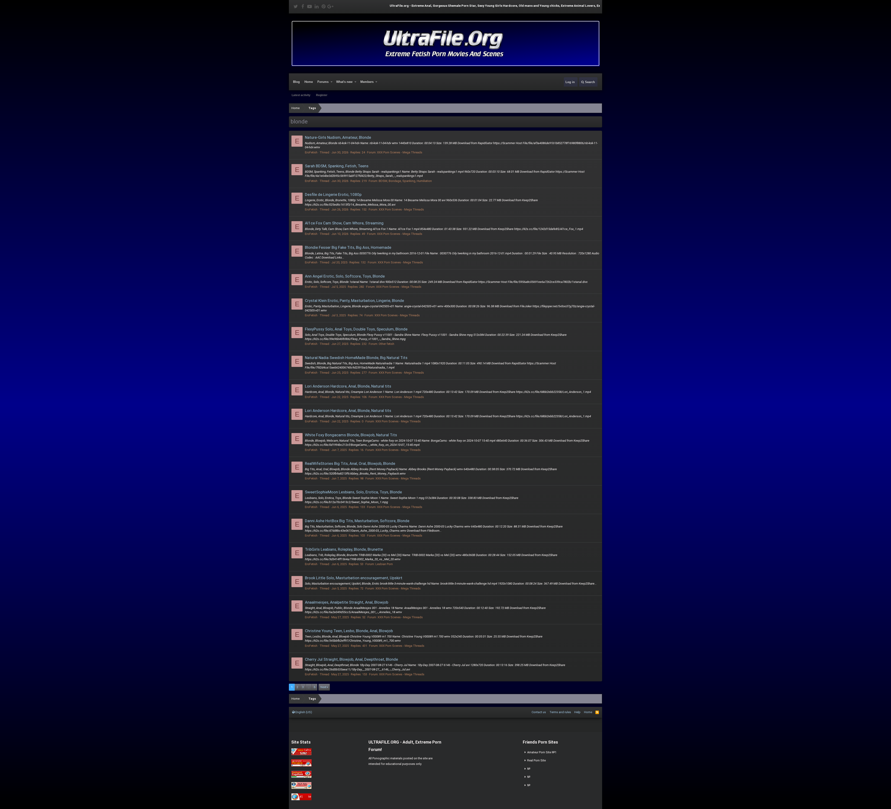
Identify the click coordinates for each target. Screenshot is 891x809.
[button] (331, 82)
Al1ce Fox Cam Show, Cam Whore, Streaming (344, 223)
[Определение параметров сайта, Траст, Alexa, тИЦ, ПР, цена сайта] (301, 788)
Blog (296, 82)
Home (308, 82)
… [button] (309, 687)
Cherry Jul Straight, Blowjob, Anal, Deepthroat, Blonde (351, 659)
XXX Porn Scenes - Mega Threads (399, 152)
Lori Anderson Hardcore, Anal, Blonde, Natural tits (348, 386)
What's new (344, 82)
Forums (323, 82)
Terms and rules (560, 712)
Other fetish (386, 344)
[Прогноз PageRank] (301, 777)
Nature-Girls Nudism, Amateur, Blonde (338, 137)
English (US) (303, 712)
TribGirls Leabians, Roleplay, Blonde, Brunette (344, 549)
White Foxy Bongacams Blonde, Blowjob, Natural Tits (351, 435)
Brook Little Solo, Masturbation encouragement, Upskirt (353, 578)
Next (323, 687)
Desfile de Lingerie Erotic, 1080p (333, 194)
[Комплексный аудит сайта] (301, 799)
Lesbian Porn (384, 564)
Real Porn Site (536, 760)
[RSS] (597, 712)
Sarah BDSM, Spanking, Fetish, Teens (336, 166)
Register (321, 95)
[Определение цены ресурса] (301, 754)
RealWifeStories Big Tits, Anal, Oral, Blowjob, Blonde (350, 463)
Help (577, 712)
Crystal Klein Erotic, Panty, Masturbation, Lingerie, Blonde (354, 300)
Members (367, 82)
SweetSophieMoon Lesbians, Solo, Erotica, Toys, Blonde (353, 492)
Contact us (539, 712)
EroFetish (311, 152)
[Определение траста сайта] (301, 765)
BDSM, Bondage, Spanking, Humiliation (405, 181)
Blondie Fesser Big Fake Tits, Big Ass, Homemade (348, 247)
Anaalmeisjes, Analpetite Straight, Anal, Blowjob (346, 602)
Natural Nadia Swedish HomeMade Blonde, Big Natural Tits (356, 357)
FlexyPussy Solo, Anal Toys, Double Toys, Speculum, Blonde (356, 329)
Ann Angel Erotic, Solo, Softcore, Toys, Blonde (345, 276)
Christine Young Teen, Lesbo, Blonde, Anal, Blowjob (349, 630)
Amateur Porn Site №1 (541, 752)
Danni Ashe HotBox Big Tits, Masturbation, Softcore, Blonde (357, 520)
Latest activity (301, 95)
